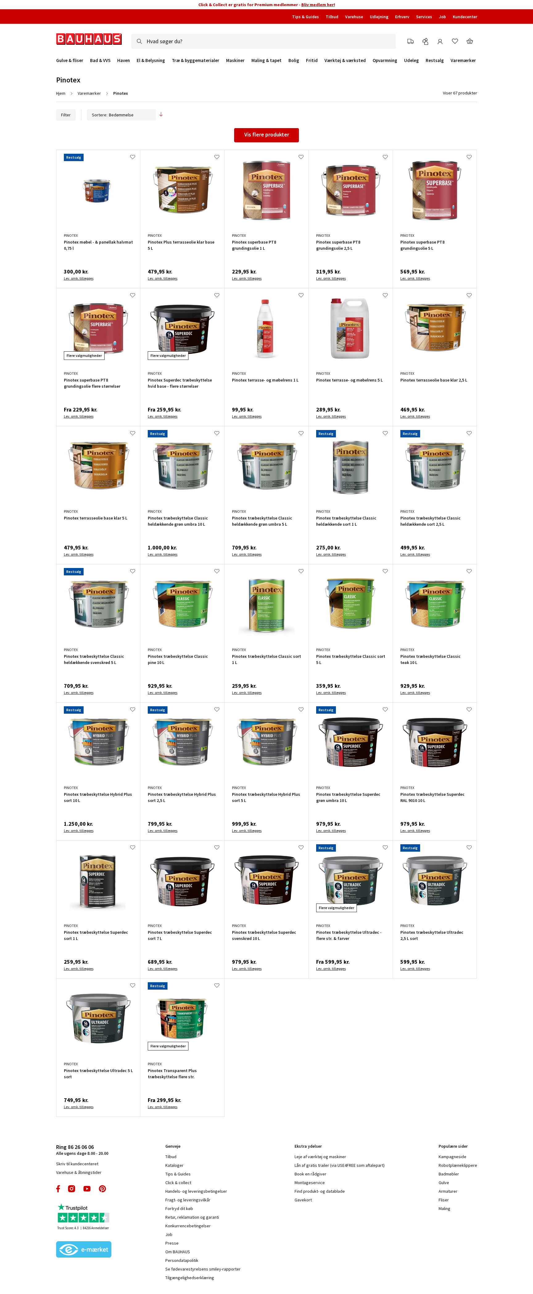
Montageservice (310, 1182)
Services (424, 16)
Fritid (312, 60)
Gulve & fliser (69, 60)
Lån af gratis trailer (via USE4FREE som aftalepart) (340, 1165)
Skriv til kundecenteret (77, 1164)
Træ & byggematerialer (195, 60)
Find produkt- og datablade (320, 1191)
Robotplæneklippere (458, 1165)
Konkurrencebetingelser (188, 1226)
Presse (172, 1243)
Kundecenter (465, 16)
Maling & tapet (266, 60)
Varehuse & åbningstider (78, 1172)
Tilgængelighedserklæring (189, 1277)
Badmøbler (449, 1174)
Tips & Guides (305, 16)
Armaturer (448, 1191)
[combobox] (263, 41)
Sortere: (99, 115)
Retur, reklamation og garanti (192, 1217)
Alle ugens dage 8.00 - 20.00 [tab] (82, 1149)
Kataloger (174, 1165)
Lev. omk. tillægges (78, 278)
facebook (58, 1188)
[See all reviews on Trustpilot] (84, 1213)
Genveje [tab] (172, 1146)
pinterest (102, 1188)
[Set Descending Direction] (161, 115)
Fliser (444, 1200)
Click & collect (178, 1182)
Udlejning (379, 16)
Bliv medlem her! (318, 4)
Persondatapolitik (181, 1260)
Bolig (293, 60)
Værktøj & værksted (345, 60)
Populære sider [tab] (453, 1146)
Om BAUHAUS (177, 1251)
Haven (123, 60)
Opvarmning (385, 60)
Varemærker (463, 60)
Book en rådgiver (310, 1174)
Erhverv (402, 16)
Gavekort (303, 1200)
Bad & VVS (100, 60)
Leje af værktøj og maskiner (320, 1156)
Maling (444, 1208)
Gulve (444, 1182)
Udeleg (411, 60)
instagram (71, 1188)
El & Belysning (151, 60)
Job (442, 16)
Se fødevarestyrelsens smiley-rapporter (203, 1269)
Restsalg (435, 60)
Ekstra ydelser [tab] (308, 1146)
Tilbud (332, 16)
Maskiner (235, 60)
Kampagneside (452, 1156)
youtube (87, 1188)
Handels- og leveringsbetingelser (196, 1191)
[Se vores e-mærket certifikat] (84, 1250)
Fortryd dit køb (179, 1208)
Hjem (60, 93)
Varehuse (354, 16)
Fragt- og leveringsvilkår (187, 1200)
